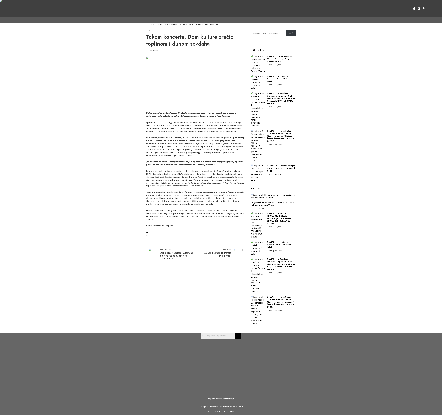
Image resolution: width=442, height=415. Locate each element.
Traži (291, 33)
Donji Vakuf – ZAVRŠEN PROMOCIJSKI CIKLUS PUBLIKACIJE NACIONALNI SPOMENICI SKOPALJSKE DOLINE (279, 218)
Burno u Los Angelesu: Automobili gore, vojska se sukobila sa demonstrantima (176, 254)
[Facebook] (414, 8)
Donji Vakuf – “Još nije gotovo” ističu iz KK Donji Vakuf (279, 79)
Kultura (149, 31)
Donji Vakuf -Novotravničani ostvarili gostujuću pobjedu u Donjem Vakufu (280, 59)
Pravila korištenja (226, 398)
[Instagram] (419, 8)
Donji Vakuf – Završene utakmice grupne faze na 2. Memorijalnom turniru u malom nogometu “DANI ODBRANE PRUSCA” (281, 98)
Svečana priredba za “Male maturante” (217, 253)
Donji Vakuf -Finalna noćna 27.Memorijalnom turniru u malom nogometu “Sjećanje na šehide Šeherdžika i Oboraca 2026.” (281, 136)
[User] (423, 8)
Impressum (213, 398)
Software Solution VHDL (225, 412)
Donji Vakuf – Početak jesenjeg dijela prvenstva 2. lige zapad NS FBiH (281, 168)
